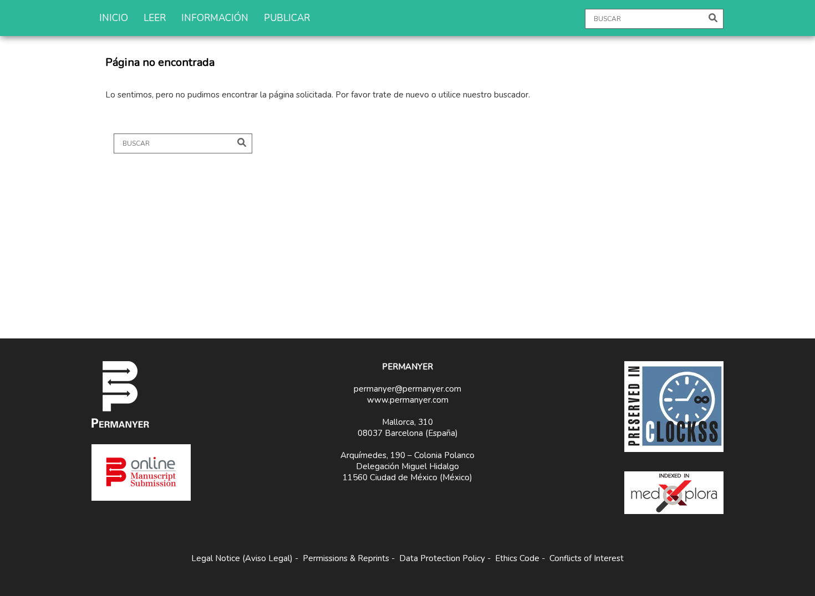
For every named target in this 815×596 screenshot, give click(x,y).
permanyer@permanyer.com (407, 388)
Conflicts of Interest (586, 558)
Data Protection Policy (442, 558)
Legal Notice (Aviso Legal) (242, 558)
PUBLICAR (287, 18)
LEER (155, 18)
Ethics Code (517, 558)
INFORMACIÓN (214, 18)
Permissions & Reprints (346, 558)
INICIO (113, 18)
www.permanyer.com (408, 399)
